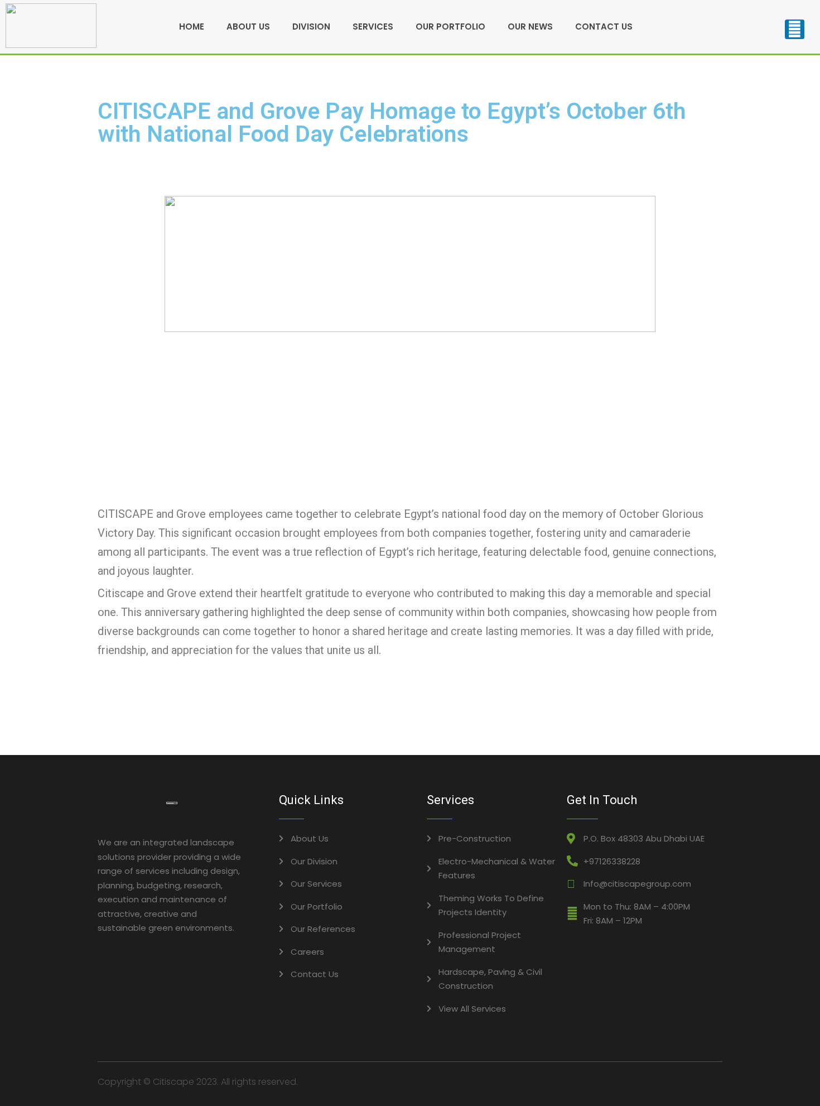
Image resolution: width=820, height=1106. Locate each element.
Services (373, 26)
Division (311, 26)
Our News (530, 26)
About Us (248, 26)
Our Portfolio (450, 26)
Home (191, 26)
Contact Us (604, 26)
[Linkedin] (794, 29)
